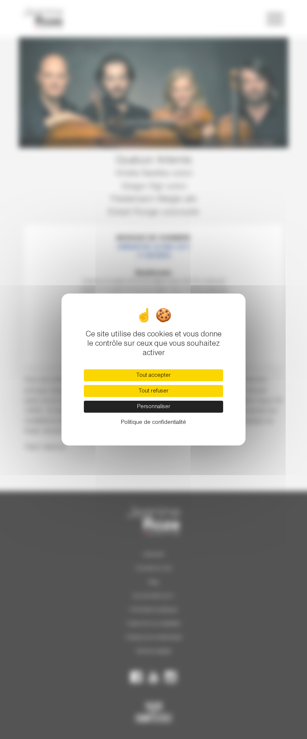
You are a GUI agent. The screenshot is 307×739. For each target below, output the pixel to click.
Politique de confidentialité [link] (153, 422)
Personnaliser (153, 406)
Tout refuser (153, 391)
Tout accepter (153, 375)
